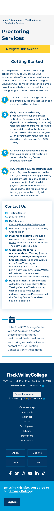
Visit (15, 462)
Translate (36, 398)
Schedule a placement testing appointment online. (27, 239)
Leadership (27, 412)
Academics (16, 20)
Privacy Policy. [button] (20, 491)
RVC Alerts (27, 440)
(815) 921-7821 (17, 385)
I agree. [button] (12, 502)
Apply (15, 453)
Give (37, 462)
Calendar (27, 417)
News (27, 421)
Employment (27, 426)
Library (27, 431)
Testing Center (33, 20)
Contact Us (35, 385)
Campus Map (27, 407)
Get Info (37, 453)
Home (5, 20)
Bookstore (27, 435)
